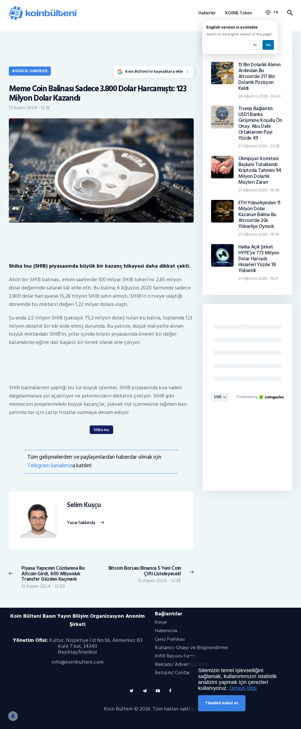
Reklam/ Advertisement (182, 664)
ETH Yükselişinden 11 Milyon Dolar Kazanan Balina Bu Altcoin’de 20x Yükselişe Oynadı (259, 214)
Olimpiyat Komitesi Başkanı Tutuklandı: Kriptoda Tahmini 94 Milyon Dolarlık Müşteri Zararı (259, 170)
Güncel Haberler (31, 71)
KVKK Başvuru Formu (175, 656)
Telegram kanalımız (49, 465)
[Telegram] (145, 691)
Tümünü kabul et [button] (221, 703)
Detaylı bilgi (243, 688)
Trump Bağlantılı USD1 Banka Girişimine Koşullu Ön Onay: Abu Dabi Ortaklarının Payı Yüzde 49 (260, 123)
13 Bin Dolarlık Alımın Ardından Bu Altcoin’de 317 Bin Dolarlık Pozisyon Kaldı (259, 76)
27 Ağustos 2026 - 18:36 (258, 234)
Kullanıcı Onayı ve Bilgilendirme (191, 647)
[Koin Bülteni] (42, 8)
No (255, 45)
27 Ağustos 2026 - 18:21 (258, 278)
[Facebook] (170, 691)
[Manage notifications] (13, 716)
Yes (268, 45)
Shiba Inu (101, 429)
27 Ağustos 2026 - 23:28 (259, 146)
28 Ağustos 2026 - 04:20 (259, 96)
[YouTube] (158, 691)
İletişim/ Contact (174, 672)
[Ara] (290, 13)
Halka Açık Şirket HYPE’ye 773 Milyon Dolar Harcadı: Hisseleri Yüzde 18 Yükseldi (258, 259)
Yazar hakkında (81, 523)
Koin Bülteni (118, 709)
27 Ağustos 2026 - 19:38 (258, 190)
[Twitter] (131, 691)
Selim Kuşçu (84, 505)
